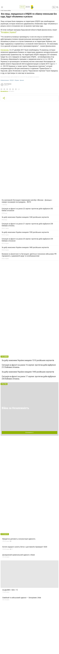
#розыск (22, 80)
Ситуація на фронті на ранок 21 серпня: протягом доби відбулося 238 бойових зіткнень (27, 225)
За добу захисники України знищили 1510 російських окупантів (28, 360)
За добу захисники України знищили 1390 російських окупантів (25, 232)
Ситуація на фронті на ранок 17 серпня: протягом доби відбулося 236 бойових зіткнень (29, 377)
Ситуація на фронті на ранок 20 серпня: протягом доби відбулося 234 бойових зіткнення (27, 240)
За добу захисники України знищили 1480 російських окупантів (25, 247)
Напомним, (5, 50)
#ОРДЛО (12, 80)
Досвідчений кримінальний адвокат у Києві (18, 555)
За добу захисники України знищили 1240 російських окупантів (25, 217)
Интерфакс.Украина (8, 32)
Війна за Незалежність (15, 408)
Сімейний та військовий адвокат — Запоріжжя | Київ (21, 598)
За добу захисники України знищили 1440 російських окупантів (28, 372)
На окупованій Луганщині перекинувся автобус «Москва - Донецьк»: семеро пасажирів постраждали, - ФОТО (27, 201)
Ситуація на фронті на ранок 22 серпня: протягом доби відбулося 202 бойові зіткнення (27, 210)
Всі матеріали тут (29, 432)
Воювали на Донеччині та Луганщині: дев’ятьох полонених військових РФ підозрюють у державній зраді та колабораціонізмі (29, 255)
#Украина (17, 80)
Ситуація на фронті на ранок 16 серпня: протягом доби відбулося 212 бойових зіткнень (29, 366)
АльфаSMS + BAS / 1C (10, 590)
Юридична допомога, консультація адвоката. (19, 539)
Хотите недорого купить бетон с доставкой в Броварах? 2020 (24, 547)
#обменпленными (5, 80)
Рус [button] (54, 7)
